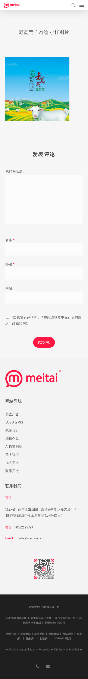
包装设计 (12, 430)
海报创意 (12, 438)
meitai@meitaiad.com (31, 538)
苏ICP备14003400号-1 (66, 649)
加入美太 (12, 463)
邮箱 (10, 264)
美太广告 (12, 414)
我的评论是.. (14, 171)
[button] (81, 5)
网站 (8, 288)
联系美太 (12, 471)
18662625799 (23, 527)
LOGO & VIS (14, 422)
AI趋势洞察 (13, 447)
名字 (10, 240)
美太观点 (12, 455)
